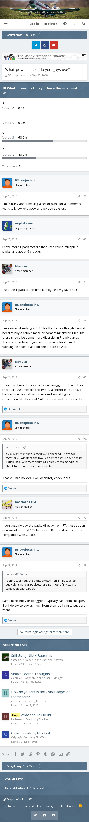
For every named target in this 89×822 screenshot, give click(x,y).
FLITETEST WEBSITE (17, 787)
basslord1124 (25, 502)
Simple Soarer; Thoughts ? (31, 673)
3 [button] (8, 137)
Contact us (10, 806)
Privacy (49, 806)
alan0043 (16, 678)
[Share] (79, 196)
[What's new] (74, 24)
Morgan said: (14, 447)
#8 (85, 565)
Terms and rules (30, 806)
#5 (85, 377)
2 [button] (8, 154)
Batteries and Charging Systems (44, 660)
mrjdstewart (25, 223)
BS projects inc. (17, 75)
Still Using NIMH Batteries (31, 655)
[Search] (83, 24)
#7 (85, 518)
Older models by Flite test (30, 733)
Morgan (21, 266)
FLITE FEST (38, 787)
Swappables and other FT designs (43, 678)
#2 (85, 239)
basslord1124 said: (17, 574)
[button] (5, 24)
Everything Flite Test (35, 701)
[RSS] (80, 806)
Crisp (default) (15, 799)
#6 (85, 439)
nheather (16, 701)
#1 (85, 196)
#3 (85, 282)
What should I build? (36, 715)
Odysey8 (16, 737)
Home (71, 806)
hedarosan (17, 719)
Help (61, 806)
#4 (85, 320)
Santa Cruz (17, 660)
